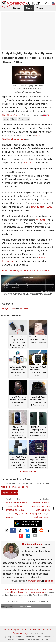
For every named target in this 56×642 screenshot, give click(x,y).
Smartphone (24, 119)
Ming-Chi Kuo (9, 308)
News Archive (23, 592)
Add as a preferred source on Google (31, 523)
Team (23, 629)
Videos (39, 8)
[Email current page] (35, 535)
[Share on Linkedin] (28, 535)
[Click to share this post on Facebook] (12, 530)
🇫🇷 (47, 115)
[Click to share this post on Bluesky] (27, 530)
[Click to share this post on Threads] (20, 530)
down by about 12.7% (41, 206)
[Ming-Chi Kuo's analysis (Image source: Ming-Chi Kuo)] (28, 283)
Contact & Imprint (11, 629)
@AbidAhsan (34, 580)
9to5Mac (24, 308)
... (53, 8)
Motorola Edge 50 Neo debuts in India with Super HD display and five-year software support (40, 510)
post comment (11, 492)
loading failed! (6, 606)
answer (25, 486)
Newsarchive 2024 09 (38, 592)
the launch (40, 219)
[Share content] (7, 530)
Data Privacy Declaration (40, 629)
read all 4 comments (10, 486)
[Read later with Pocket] (48, 530)
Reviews (17, 8)
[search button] (46, 3)
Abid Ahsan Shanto (11, 115)
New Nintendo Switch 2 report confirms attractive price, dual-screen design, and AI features (16, 510)
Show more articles (28, 471)
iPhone (13, 119)
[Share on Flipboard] (20, 535)
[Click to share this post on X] (34, 530)
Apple (5, 119)
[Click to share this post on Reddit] (41, 530)
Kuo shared (29, 162)
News (29, 8)
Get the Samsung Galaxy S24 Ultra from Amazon (25, 270)
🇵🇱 (44, 115)
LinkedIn (49, 580)
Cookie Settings (20, 633)
